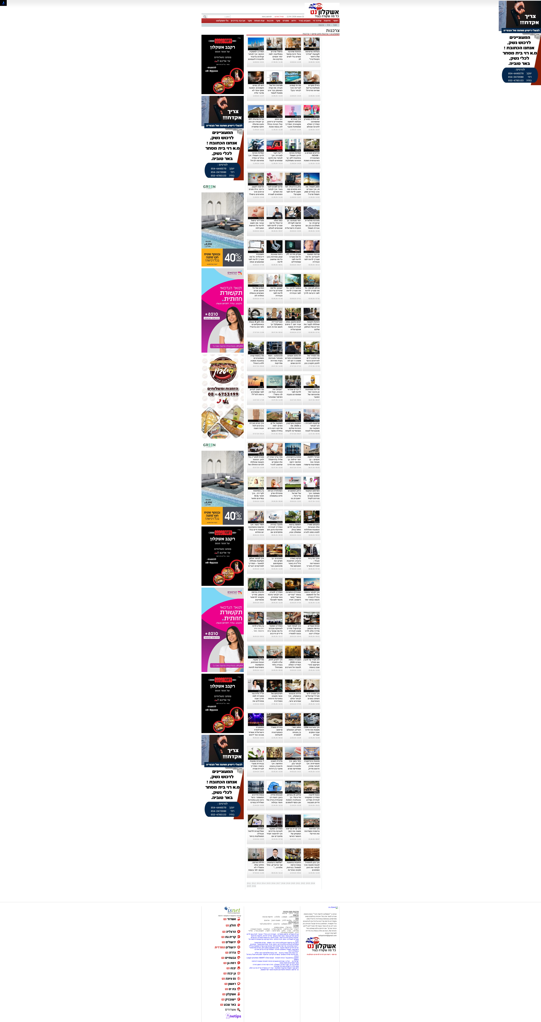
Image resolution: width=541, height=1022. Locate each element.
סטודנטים (291, 963)
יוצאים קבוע (268, 946)
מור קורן (283, 946)
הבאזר (260, 934)
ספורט (286, 20)
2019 (288, 883)
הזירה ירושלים (290, 966)
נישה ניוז (296, 943)
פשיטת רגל (277, 946)
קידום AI (254, 938)
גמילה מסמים (285, 954)
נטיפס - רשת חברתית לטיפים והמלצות (322, 954)
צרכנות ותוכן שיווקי (319, 34)
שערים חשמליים (293, 939)
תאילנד (277, 949)
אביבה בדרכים (238, 20)
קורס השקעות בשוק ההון (270, 948)
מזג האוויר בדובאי (285, 953)
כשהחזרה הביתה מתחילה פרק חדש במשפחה (275, 493)
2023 (308, 883)
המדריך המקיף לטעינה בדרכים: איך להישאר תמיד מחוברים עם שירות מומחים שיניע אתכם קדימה (274, 836)
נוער (289, 931)
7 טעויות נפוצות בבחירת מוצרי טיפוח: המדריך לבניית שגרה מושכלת (257, 766)
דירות (290, 951)
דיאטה (295, 946)
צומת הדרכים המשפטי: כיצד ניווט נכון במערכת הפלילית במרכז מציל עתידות (256, 800)
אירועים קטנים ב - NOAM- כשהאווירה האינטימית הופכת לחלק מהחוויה (312, 158)
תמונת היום (276, 920)
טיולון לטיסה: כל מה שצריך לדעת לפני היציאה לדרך (312, 290)
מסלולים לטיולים (293, 944)
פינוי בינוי (275, 943)
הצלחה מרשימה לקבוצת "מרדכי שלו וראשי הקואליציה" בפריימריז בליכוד (312, 56)
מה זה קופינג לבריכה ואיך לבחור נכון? (295, 88)
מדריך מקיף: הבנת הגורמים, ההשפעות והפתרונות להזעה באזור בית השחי (256, 665)
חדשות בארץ (277, 929)
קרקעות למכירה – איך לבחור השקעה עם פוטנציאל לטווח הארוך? (312, 428)
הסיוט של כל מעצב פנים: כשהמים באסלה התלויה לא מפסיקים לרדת (257, 293)
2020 (293, 883)
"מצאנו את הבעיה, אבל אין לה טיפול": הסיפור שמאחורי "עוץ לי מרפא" (275, 394)
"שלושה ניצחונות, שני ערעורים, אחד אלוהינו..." (274, 865)
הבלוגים (267, 929)
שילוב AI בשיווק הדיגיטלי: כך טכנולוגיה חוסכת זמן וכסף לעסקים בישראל (293, 800)
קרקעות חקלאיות (280, 968)
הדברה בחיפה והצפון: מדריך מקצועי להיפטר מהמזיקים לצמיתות (257, 597)
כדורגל (296, 927)
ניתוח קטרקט (268, 939)
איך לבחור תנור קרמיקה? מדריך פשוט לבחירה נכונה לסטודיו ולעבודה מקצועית (293, 631)
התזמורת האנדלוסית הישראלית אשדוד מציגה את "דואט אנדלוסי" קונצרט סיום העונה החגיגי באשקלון (256, 735)
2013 (259, 883)
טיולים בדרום (282, 944)
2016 (273, 883)
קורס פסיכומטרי (262, 944)
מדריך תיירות (267, 936)
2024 (313, 883)
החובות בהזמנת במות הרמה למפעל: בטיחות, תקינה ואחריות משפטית (293, 867)
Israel (272, 958)
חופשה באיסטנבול (292, 958)
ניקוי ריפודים (285, 965)
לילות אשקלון (286, 924)
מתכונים (253, 944)
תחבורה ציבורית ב (287, 932)
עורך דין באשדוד (267, 968)
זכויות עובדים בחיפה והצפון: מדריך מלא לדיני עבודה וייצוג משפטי (312, 631)
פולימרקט (266, 953)
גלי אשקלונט (222, 20)
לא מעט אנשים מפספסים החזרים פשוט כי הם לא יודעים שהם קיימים (293, 360)
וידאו (293, 20)
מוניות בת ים (294, 965)
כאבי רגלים (258, 953)
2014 (264, 883)
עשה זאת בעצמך (279, 936)
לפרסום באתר (267, 17)
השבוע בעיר (304, 20)
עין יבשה (295, 953)
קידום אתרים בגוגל (292, 936)
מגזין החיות (274, 938)
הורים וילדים (294, 948)
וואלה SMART (264, 958)
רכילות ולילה (293, 922)
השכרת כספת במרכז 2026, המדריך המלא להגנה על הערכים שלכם (293, 665)
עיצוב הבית (282, 939)
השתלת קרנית (269, 949)
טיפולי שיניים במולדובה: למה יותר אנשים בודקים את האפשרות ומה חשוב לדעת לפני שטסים (275, 59)
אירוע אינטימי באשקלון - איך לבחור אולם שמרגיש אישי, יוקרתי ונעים (294, 698)
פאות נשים (283, 963)
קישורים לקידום (274, 954)
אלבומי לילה (287, 920)
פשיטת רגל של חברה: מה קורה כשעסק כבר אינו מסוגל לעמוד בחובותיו (275, 90)
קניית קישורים (294, 934)
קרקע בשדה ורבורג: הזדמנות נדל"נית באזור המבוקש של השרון (294, 563)
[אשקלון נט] (333, 907)
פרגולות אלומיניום (284, 970)
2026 (254, 886)
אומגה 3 (259, 961)
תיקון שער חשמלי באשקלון (289, 949)
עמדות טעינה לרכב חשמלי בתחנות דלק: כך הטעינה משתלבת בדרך (293, 158)
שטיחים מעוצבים (279, 961)
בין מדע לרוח (258, 626)
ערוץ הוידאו (288, 929)
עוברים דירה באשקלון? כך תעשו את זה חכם (274, 324)
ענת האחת (259, 20)
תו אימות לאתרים (263, 938)
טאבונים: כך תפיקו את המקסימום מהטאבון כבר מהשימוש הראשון (274, 563)
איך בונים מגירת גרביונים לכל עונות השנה (257, 425)
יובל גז (287, 961)
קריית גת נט (257, 968)
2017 (278, 883)
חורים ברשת (283, 938)
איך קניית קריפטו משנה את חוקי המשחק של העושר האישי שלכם (293, 833)
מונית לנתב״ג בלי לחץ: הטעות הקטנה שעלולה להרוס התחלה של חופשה (256, 462)
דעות (297, 929)
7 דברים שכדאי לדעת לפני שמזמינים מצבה (294, 392)
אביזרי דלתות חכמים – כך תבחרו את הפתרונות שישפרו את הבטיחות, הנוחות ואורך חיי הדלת (312, 464)
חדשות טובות (285, 948)
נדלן (328, 25)
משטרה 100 (294, 917)
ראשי (335, 20)
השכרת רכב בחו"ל (270, 934)
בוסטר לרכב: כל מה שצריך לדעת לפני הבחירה (293, 290)
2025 (249, 886)
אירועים (267, 920)
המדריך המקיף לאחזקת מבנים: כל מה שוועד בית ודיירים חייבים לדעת (275, 631)
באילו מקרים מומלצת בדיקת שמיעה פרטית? (313, 88)
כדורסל (288, 927)
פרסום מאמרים (283, 934)
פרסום (293, 970)
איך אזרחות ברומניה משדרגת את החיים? (312, 831)
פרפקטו (265, 954)
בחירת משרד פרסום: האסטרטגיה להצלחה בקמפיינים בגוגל (275, 732)
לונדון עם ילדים (252, 934)
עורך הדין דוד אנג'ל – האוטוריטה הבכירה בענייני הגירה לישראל (313, 563)
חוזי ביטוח (273, 953)
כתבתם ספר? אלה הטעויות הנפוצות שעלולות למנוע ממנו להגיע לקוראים (312, 529)
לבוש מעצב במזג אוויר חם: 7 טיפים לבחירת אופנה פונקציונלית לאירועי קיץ (293, 327)
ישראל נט (295, 961)
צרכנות (321, 25)
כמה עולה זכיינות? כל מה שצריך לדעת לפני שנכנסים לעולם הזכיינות (274, 225)
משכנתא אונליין (256, 954)
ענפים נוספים (279, 927)
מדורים (296, 931)
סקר (278, 20)
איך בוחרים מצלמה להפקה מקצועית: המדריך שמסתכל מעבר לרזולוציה (293, 124)
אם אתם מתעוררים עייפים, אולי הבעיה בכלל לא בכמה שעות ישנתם (274, 124)
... (319, 93)
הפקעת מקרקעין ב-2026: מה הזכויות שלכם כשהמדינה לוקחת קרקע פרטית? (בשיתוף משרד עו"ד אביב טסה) (293, 430)
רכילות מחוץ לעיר (266, 924)
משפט (285, 917)
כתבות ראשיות (256, 929)
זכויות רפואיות (280, 958)
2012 (254, 883)
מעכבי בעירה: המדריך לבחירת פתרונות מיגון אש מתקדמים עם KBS (274, 529)
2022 (303, 883)
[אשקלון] (322, 18)
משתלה (277, 965)
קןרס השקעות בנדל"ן (256, 946)
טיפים (276, 939)
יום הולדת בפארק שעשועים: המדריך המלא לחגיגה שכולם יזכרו (312, 124)
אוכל (335, 25)
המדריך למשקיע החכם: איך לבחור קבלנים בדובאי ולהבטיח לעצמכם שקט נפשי (256, 56)
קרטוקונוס (259, 939)
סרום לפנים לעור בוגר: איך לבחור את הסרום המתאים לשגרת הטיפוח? (275, 192)
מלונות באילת (293, 938)
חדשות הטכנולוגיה (285, 943)
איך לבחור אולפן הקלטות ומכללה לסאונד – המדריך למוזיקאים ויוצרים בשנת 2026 (256, 563)
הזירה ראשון (261, 965)
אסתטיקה (255, 958)
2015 (268, 883)
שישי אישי (276, 931)
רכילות (296, 924)
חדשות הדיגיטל (256, 936)
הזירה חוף (269, 965)
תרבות (270, 20)
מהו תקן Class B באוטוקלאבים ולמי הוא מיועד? (256, 324)
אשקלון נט (335, 34)
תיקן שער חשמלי (293, 968)
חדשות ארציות (267, 917)
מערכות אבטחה (279, 966)
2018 (283, 883)
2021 (298, 883)
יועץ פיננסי (294, 954)
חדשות (327, 20)
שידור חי (317, 20)
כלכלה (277, 917)
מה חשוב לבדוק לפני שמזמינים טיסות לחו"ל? (257, 392)
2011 (249, 883)
